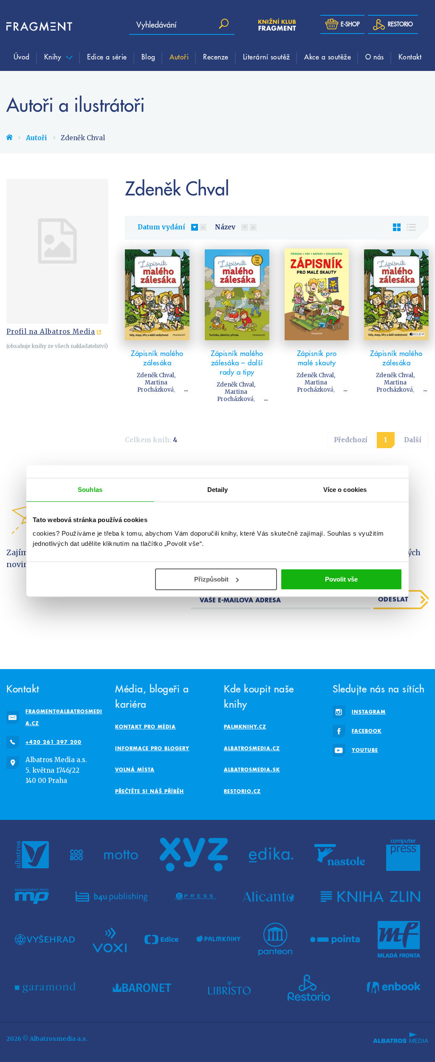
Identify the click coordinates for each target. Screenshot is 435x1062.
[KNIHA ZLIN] (370, 896)
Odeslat (393, 599)
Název (225, 227)
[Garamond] (45, 987)
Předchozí (350, 440)
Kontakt (410, 56)
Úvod (22, 56)
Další (412, 440)
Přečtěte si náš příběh (149, 791)
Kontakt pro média (145, 726)
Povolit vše (341, 579)
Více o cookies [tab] (345, 489)
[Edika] (271, 854)
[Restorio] (309, 987)
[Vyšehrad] (44, 939)
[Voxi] (109, 939)
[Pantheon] (275, 939)
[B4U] (111, 896)
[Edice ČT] (161, 939)
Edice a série (107, 56)
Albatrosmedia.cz (252, 748)
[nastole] (340, 854)
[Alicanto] (268, 896)
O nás (374, 56)
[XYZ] (194, 854)
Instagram (369, 711)
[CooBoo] (77, 854)
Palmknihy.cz (245, 726)
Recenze (216, 56)
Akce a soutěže (327, 56)
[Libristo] (229, 987)
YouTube (365, 750)
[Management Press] (31, 896)
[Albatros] (31, 854)
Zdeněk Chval (155, 375)
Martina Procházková (155, 386)
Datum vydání (161, 227)
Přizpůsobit (211, 579)
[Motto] (121, 854)
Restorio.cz (242, 791)
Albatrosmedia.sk (252, 769)
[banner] (31, 26)
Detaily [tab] (217, 489)
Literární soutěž (266, 56)
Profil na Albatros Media (50, 331)
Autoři (179, 56)
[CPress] (195, 896)
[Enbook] (394, 987)
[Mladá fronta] (399, 939)
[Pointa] (335, 939)
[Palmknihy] (218, 939)
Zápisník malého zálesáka (157, 358)
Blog (148, 56)
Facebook (366, 730)
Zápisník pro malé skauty (317, 358)
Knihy (54, 56)
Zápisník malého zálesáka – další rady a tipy (237, 363)
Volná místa (135, 769)
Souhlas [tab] (90, 489)
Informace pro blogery (152, 748)
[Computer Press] (403, 854)
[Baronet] (142, 987)
